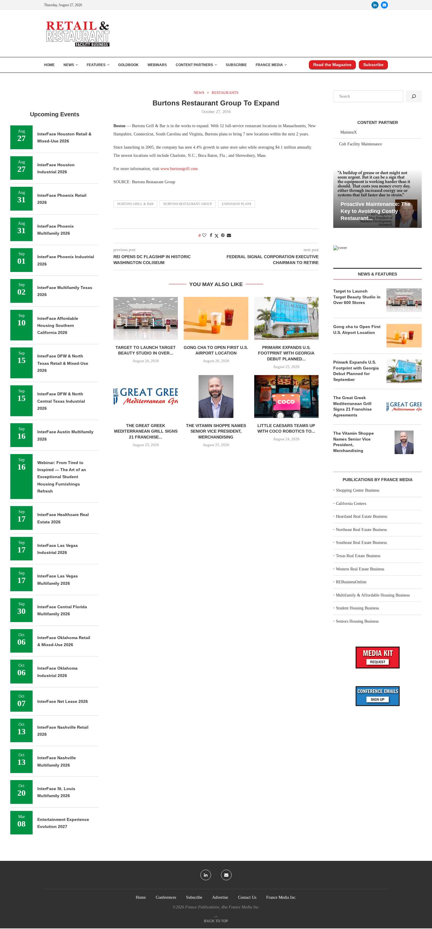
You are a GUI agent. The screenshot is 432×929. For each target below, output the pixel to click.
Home (49, 65)
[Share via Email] (229, 235)
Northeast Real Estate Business (361, 530)
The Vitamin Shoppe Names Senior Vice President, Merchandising (216, 431)
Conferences (166, 897)
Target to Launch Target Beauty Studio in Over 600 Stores (357, 297)
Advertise (220, 897)
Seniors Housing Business (357, 621)
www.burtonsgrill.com (179, 169)
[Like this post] (204, 235)
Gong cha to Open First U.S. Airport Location (357, 329)
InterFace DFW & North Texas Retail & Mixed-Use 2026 (62, 363)
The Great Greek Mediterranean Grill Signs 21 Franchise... (146, 431)
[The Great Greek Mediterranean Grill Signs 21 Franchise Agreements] (145, 396)
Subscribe (236, 65)
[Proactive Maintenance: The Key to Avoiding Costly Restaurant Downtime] (377, 198)
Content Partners (194, 65)
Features (96, 65)
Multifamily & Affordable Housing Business (373, 595)
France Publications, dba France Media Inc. (222, 907)
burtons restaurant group (187, 204)
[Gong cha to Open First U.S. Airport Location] (216, 318)
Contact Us (247, 897)
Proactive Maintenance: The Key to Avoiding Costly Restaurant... (376, 211)
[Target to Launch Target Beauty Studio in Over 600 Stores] (145, 318)
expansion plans (236, 204)
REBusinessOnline (351, 582)
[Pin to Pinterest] (223, 235)
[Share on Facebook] (211, 235)
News (68, 65)
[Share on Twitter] (217, 235)
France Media (269, 65)
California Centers (351, 503)
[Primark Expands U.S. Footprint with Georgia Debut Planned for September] (286, 318)
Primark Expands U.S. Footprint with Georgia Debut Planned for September (356, 371)
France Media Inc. (281, 897)
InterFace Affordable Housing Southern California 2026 (57, 325)
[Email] (384, 5)
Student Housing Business (357, 608)
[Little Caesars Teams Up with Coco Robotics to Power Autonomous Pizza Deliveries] (286, 396)
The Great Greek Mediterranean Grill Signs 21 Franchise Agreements (352, 406)
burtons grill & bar (135, 204)
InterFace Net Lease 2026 (62, 701)
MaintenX (348, 132)
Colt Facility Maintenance (360, 144)
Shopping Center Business (357, 490)
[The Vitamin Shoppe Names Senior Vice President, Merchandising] (216, 396)
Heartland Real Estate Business (361, 516)
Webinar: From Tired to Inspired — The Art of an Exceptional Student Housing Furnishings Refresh (61, 476)
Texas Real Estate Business (358, 556)
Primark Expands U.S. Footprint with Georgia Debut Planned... (286, 353)
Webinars (157, 65)
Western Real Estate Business (360, 569)
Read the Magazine (332, 64)
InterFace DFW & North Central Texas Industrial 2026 (61, 401)
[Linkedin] (375, 5)
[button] (338, 198)
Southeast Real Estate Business (361, 542)
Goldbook (128, 65)
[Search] (414, 96)
